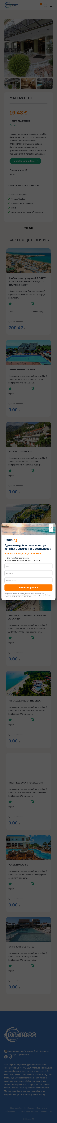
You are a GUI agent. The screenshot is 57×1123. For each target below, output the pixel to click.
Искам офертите (28, 587)
